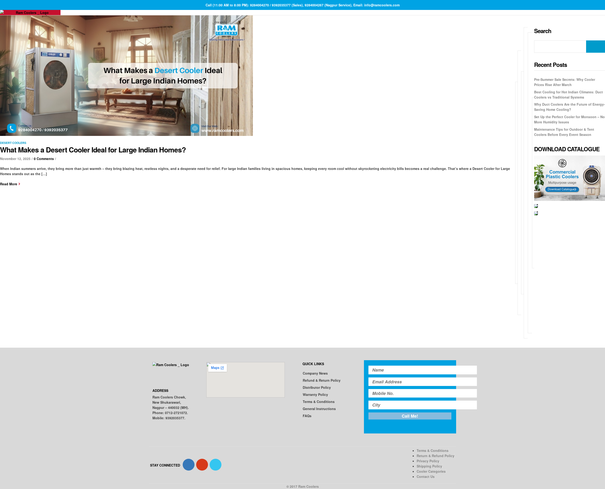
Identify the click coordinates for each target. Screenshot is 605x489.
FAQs (307, 415)
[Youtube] (202, 465)
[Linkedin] (215, 465)
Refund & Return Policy (322, 380)
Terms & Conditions (319, 401)
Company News (315, 373)
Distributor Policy (317, 387)
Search (595, 46)
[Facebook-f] (188, 465)
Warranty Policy (315, 394)
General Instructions (319, 408)
